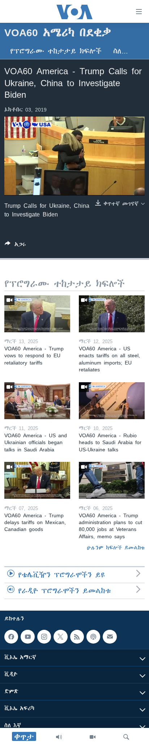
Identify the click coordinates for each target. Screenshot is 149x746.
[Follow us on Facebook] (11, 637)
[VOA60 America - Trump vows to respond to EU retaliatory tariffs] (37, 313)
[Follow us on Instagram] (44, 637)
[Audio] (59, 737)
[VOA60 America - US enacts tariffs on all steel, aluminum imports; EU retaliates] (112, 313)
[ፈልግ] (126, 737)
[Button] (15, 245)
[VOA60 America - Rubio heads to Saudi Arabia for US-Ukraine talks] (112, 400)
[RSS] (77, 637)
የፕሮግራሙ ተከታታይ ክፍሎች (56, 51)
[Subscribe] (109, 637)
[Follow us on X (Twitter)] (60, 637)
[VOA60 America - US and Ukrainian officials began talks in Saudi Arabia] (37, 400)
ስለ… (120, 51)
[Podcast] (93, 637)
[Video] (92, 737)
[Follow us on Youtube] (27, 637)
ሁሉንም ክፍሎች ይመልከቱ (116, 548)
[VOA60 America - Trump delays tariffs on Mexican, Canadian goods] (37, 480)
